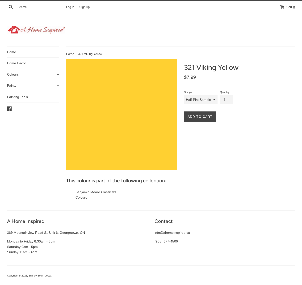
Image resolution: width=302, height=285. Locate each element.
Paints (33, 85)
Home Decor (33, 63)
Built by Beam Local (40, 275)
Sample (188, 92)
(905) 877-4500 (166, 241)
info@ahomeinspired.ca (172, 232)
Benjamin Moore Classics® (96, 192)
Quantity (225, 92)
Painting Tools (33, 97)
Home (11, 52)
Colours (33, 74)
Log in (70, 7)
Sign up (84, 7)
